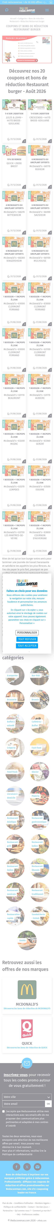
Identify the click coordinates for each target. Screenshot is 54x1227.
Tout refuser (27, 639)
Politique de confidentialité (18, 651)
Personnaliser (27, 632)
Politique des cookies (37, 651)
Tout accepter (27, 645)
